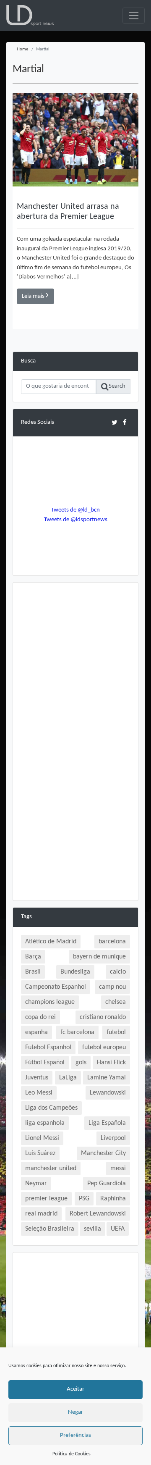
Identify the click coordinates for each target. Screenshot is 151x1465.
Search (117, 386)
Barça (33, 956)
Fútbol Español (45, 1062)
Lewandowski (108, 1093)
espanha (36, 1032)
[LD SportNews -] (30, 15)
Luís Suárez (40, 1153)
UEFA (118, 1229)
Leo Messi (38, 1093)
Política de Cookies (71, 1454)
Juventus (36, 1077)
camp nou (112, 987)
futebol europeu (104, 1047)
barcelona (112, 941)
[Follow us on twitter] (114, 422)
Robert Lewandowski (98, 1213)
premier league (46, 1198)
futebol (116, 1032)
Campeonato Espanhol (55, 987)
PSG (84, 1198)
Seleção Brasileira (49, 1229)
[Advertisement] (75, 665)
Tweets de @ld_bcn (75, 510)
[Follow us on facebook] (125, 422)
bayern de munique (99, 956)
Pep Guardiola (106, 1183)
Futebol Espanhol (48, 1047)
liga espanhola (45, 1123)
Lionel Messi (42, 1138)
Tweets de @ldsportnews (75, 520)
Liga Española (107, 1123)
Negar (75, 1412)
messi (118, 1168)
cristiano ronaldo (103, 1017)
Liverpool (113, 1138)
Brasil (33, 972)
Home (22, 49)
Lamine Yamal (106, 1077)
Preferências (75, 1435)
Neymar (36, 1183)
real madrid (41, 1213)
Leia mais (34, 296)
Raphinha (113, 1198)
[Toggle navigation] (133, 16)
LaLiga (68, 1077)
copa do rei (40, 1017)
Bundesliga (75, 972)
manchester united (50, 1168)
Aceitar (75, 1389)
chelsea (115, 1002)
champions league (50, 1002)
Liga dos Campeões (51, 1108)
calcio (118, 972)
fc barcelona (77, 1032)
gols (81, 1062)
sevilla (92, 1229)
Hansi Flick (111, 1062)
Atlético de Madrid (50, 941)
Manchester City (103, 1153)
